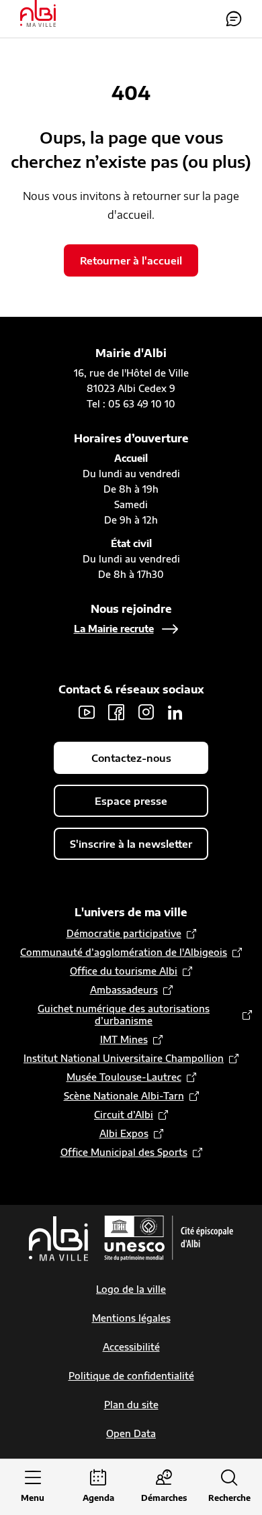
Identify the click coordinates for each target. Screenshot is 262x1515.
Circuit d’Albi (123, 1114)
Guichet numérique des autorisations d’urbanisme (124, 1014)
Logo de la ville (131, 1289)
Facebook (116, 712)
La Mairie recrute (114, 628)
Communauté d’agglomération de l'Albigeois (123, 952)
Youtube (87, 712)
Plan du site (131, 1404)
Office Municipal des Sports (123, 1152)
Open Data (131, 1433)
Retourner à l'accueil (131, 260)
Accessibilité (131, 1347)
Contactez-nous (234, 19)
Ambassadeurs (124, 989)
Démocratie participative (124, 933)
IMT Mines (124, 1039)
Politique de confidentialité (131, 1375)
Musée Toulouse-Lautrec (124, 1077)
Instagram (146, 712)
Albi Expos (123, 1133)
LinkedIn (175, 712)
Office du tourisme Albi (123, 971)
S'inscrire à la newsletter (131, 844)
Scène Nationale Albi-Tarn (124, 1096)
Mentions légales (131, 1318)
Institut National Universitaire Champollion (124, 1058)
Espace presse (131, 801)
